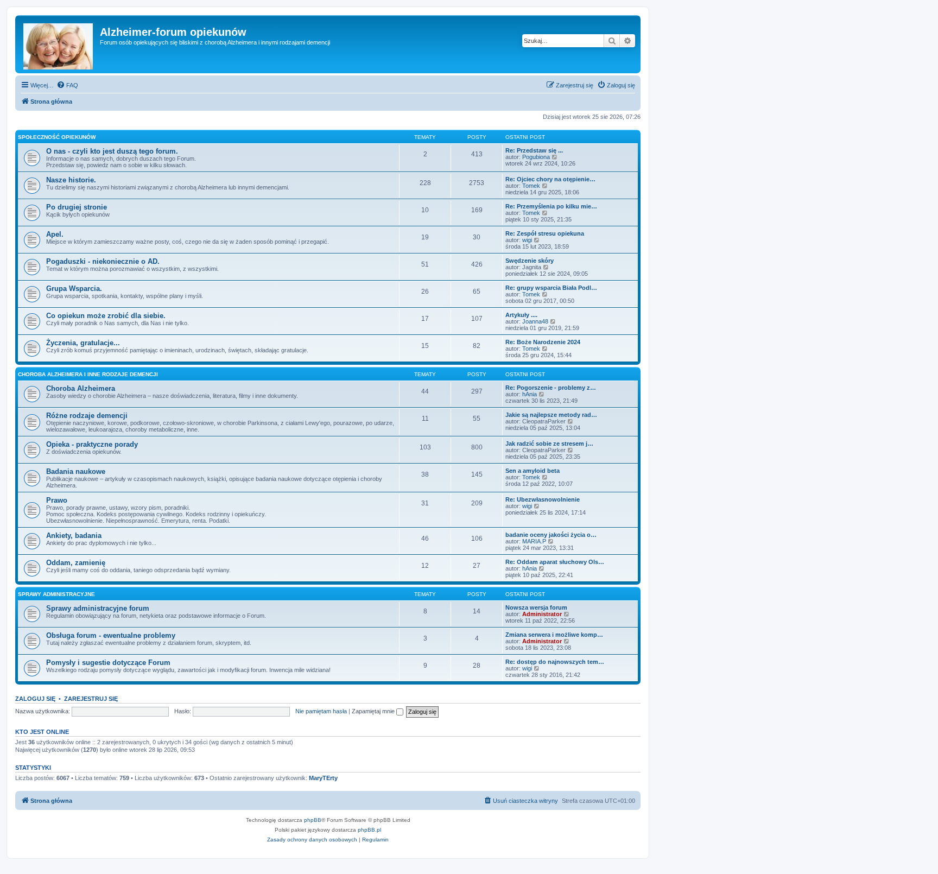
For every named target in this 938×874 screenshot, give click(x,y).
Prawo (56, 500)
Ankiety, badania (74, 535)
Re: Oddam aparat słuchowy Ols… (554, 562)
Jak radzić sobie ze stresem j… (549, 443)
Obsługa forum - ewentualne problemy (110, 635)
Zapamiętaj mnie (374, 711)
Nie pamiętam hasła (321, 711)
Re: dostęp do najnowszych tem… (554, 661)
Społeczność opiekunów (57, 137)
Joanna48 (535, 321)
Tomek (531, 185)
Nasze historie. (71, 180)
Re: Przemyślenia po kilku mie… (551, 206)
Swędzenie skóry (529, 260)
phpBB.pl (369, 830)
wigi (527, 240)
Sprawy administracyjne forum (97, 608)
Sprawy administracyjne (56, 594)
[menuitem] (67, 85)
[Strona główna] (59, 44)
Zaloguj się (35, 698)
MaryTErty (323, 778)
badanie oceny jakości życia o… (551, 534)
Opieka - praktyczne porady (92, 444)
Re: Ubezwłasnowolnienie (542, 499)
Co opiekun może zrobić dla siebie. (106, 316)
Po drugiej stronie (76, 207)
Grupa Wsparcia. (74, 288)
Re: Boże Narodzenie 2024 (542, 342)
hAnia (529, 394)
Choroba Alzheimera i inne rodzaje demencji (88, 374)
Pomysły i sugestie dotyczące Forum (108, 662)
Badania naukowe (75, 471)
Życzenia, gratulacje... (83, 343)
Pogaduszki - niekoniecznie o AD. (103, 261)
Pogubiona (536, 157)
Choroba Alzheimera (80, 388)
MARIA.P (534, 541)
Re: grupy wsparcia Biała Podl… (551, 287)
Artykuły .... (521, 315)
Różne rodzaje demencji (87, 415)
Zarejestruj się (91, 698)
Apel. (55, 234)
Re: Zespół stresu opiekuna (544, 233)
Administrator (542, 614)
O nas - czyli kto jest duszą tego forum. (112, 151)
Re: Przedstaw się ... (534, 150)
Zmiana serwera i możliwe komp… (554, 634)
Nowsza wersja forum (536, 607)
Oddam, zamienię (75, 563)
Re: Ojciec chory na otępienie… (550, 179)
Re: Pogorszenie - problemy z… (550, 387)
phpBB (312, 820)
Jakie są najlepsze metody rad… (551, 414)
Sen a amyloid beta (532, 470)
